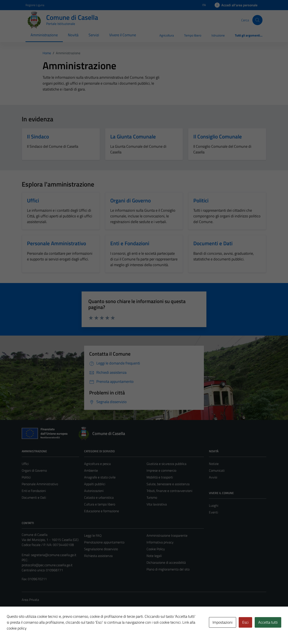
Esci (245, 622)
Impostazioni (223, 622)
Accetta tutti (268, 622)
